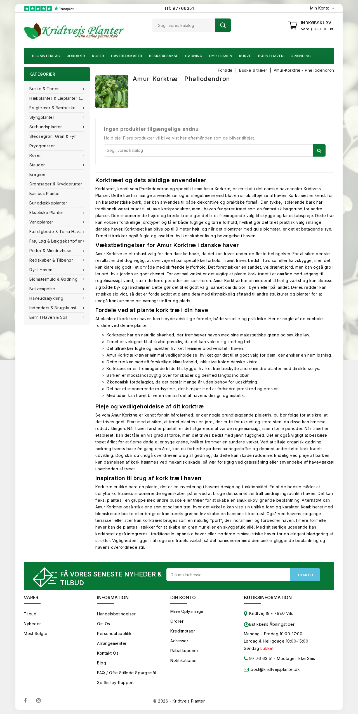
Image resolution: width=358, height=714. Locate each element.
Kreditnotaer (182, 631)
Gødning (193, 56)
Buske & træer (44, 88)
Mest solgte (36, 633)
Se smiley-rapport (115, 682)
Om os (103, 623)
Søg (223, 25)
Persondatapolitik (114, 633)
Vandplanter (41, 222)
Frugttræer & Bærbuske (52, 107)
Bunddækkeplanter (48, 203)
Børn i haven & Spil (48, 317)
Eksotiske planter (46, 212)
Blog (101, 662)
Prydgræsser (42, 145)
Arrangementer (112, 643)
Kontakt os (107, 653)
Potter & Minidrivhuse (50, 250)
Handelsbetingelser (116, 613)
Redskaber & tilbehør (51, 260)
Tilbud (30, 613)
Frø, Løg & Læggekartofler (55, 241)
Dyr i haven (220, 56)
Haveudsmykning (46, 298)
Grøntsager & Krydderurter (55, 184)
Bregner (37, 174)
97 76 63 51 (260, 658)
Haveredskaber (126, 56)
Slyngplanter (41, 117)
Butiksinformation (268, 597)
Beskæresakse (163, 56)
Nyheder (32, 623)
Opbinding (301, 56)
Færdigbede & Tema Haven (56, 231)
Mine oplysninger (187, 611)
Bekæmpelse (42, 288)
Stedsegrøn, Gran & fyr (52, 136)
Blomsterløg (46, 56)
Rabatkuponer (184, 650)
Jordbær (76, 56)
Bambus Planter (44, 193)
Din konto (183, 597)
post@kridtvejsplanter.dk (275, 669)
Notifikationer (183, 660)
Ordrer (176, 621)
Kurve (245, 56)
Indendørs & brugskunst (52, 307)
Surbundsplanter (45, 126)
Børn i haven (271, 56)
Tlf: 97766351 (179, 8)
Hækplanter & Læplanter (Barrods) (59, 98)
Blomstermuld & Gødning (53, 279)
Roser (98, 56)
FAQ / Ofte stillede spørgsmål (126, 672)
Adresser (179, 640)
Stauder (37, 164)
